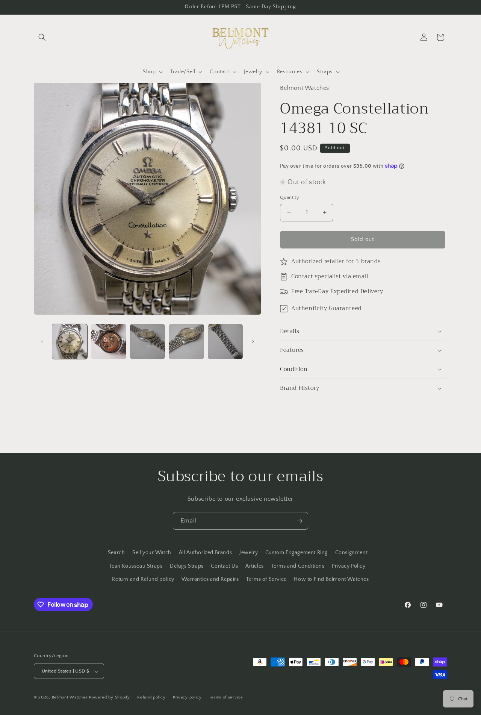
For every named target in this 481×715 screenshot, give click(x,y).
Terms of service (226, 697)
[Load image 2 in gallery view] (108, 341)
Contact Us (224, 566)
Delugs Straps (187, 566)
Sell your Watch (151, 553)
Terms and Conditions (298, 566)
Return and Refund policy (143, 579)
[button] (42, 37)
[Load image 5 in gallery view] (225, 341)
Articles (254, 566)
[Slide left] (42, 341)
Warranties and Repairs (210, 579)
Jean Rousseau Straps (136, 566)
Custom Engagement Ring (296, 553)
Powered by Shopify (109, 697)
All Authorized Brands (205, 553)
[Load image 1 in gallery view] (69, 341)
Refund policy (151, 697)
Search (116, 553)
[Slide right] (253, 341)
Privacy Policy (348, 566)
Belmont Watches (70, 697)
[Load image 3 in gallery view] (147, 341)
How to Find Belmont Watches (331, 579)
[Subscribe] (299, 521)
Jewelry (248, 553)
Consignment (351, 553)
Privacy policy (187, 697)
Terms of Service (266, 579)
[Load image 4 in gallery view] (186, 341)
